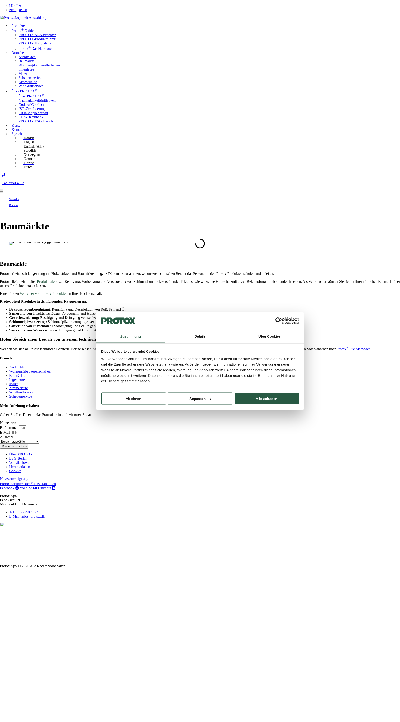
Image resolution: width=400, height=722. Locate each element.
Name (5, 423)
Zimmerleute (28, 82)
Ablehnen (133, 399)
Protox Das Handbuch (36, 48)
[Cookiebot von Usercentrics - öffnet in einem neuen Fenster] (279, 320)
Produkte (18, 26)
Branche (18, 53)
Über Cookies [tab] (269, 336)
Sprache (17, 134)
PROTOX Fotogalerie (35, 43)
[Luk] (391, 662)
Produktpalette (47, 281)
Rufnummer (9, 428)
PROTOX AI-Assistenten (37, 35)
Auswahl (6, 437)
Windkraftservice (31, 86)
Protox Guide (23, 30)
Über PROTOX (25, 90)
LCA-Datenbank (31, 117)
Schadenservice (30, 78)
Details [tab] (200, 336)
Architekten (27, 57)
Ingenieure (26, 69)
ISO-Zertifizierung (32, 109)
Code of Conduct (31, 105)
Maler (23, 73)
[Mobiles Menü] (1, 191)
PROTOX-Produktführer (37, 39)
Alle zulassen (266, 399)
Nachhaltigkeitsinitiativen (37, 100)
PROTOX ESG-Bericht (36, 121)
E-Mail (5, 432)
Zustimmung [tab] (130, 336)
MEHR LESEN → (337, 695)
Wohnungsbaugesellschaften (39, 65)
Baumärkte (26, 61)
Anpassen (197, 399)
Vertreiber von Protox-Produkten (43, 293)
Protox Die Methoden (354, 349)
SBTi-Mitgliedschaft (33, 113)
